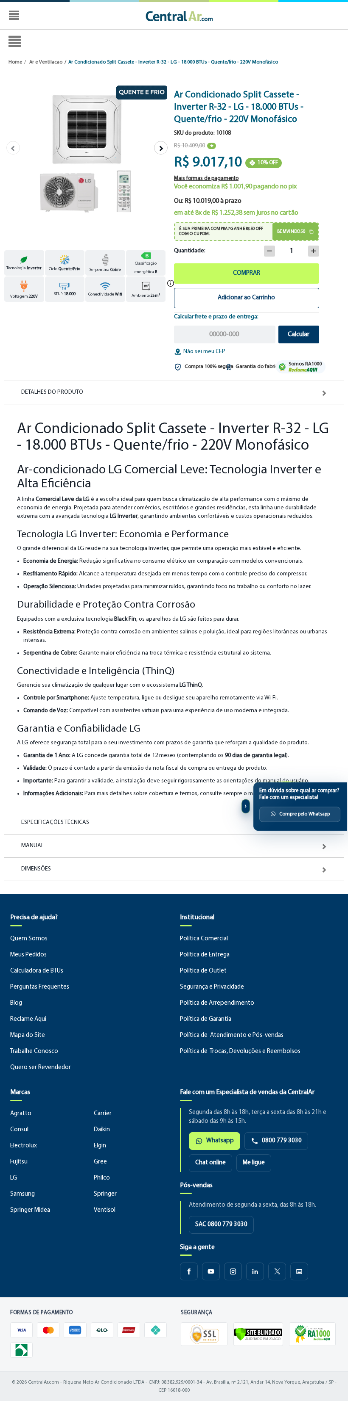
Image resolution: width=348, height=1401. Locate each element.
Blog (16, 1003)
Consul (19, 1130)
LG (13, 1178)
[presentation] (13, 148)
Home (15, 62)
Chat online (210, 1163)
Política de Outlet (203, 971)
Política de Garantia (205, 1019)
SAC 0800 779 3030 (221, 1224)
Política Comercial (204, 939)
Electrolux (23, 1146)
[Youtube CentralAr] (211, 1271)
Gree (100, 1162)
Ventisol (104, 1210)
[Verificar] (258, 1334)
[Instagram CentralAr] (233, 1271)
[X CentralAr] (277, 1271)
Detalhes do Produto (52, 392)
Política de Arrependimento (217, 1003)
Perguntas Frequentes (39, 987)
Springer (105, 1194)
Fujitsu (19, 1162)
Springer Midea (30, 1210)
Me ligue (254, 1163)
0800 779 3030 (282, 1141)
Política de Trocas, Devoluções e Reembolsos (240, 1051)
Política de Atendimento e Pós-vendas (231, 1035)
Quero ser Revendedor (40, 1067)
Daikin (102, 1130)
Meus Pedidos (28, 955)
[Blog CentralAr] (299, 1271)
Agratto (20, 1114)
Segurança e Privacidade (212, 987)
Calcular (298, 334)
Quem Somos (29, 939)
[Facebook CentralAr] (189, 1271)
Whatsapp (220, 1141)
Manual (32, 846)
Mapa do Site (27, 1035)
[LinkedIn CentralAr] (255, 1271)
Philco (102, 1178)
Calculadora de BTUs (36, 971)
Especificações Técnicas (55, 823)
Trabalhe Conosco (34, 1051)
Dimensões (36, 869)
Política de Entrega (205, 955)
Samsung (22, 1194)
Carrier (103, 1114)
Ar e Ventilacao (45, 62)
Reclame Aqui (28, 1019)
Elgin (100, 1146)
